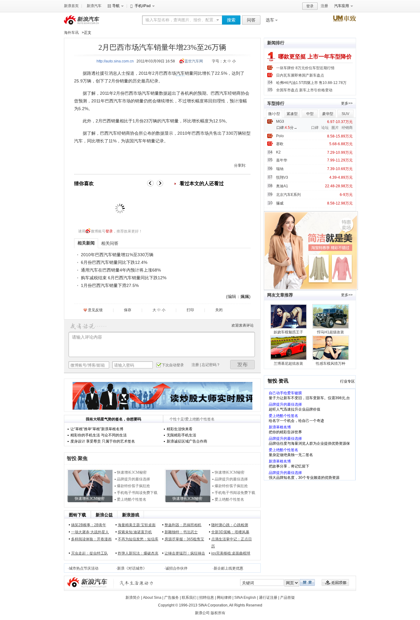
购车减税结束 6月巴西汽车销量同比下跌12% (123, 277)
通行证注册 (268, 597)
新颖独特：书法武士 (181, 532)
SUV (345, 114)
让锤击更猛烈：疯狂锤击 (184, 553)
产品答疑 (287, 597)
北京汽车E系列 (288, 195)
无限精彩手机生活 (181, 435)
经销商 (347, 127)
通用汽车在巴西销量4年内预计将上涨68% (121, 270)
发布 (242, 365)
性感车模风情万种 (330, 363)
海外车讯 (71, 32)
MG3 (280, 121)
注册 (324, 6)
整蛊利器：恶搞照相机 (182, 525)
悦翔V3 (282, 177)
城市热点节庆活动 (83, 568)
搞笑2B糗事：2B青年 (88, 525)
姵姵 (244, 296)
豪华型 (327, 114)
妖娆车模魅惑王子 (288, 332)
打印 (190, 310)
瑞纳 (279, 169)
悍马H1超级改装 (330, 332)
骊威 (279, 203)
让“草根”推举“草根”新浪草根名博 (96, 429)
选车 (270, 20)
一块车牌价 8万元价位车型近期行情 (305, 68)
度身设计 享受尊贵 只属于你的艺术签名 (102, 441)
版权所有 (218, 613)
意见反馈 (95, 310)
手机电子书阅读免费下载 (137, 493)
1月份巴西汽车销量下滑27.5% (110, 285)
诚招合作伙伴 (176, 568)
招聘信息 (206, 597)
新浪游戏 (130, 514)
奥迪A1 (282, 186)
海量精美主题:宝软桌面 (137, 525)
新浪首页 (71, 6)
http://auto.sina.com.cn (115, 61)
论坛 (325, 127)
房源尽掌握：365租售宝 (184, 539)
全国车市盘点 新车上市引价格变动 (304, 90)
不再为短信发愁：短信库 (138, 539)
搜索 (231, 20)
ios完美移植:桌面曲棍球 (230, 553)
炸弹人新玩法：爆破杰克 (138, 553)
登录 (310, 6)
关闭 (219, 310)
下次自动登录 (173, 365)
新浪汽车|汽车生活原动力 (136, 583)
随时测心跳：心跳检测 (229, 525)
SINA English (245, 597)
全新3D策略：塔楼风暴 (230, 532)
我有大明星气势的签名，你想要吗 (113, 419)
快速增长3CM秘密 (132, 472)
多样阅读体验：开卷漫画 (91, 539)
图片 (335, 127)
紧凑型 (292, 114)
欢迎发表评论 (243, 325)
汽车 (180, 73)
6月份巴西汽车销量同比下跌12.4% (114, 262)
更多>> (347, 103)
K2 (278, 152)
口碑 (315, 127)
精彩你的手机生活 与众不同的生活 (98, 435)
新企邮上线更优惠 (228, 568)
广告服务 (171, 597)
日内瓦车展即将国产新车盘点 (300, 75)
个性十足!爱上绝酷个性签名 (192, 419)
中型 (310, 114)
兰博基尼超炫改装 (288, 363)
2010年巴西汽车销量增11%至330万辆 (117, 254)
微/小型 (274, 114)
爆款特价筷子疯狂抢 (133, 486)
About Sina (152, 597)
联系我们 (189, 597)
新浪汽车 (94, 6)
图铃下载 (77, 514)
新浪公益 (104, 514)
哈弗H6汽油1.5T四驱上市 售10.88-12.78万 (311, 83)
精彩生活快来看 (179, 429)
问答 (251, 20)
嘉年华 (281, 160)
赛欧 (279, 144)
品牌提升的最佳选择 (133, 479)
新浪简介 (132, 597)
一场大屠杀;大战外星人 (90, 532)
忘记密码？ (211, 365)
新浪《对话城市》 (132, 568)
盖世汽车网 (193, 61)
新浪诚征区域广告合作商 (187, 441)
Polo (280, 136)
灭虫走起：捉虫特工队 (89, 553)
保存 (127, 310)
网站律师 (224, 597)
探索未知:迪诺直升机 (135, 532)
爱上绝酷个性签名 (131, 499)
